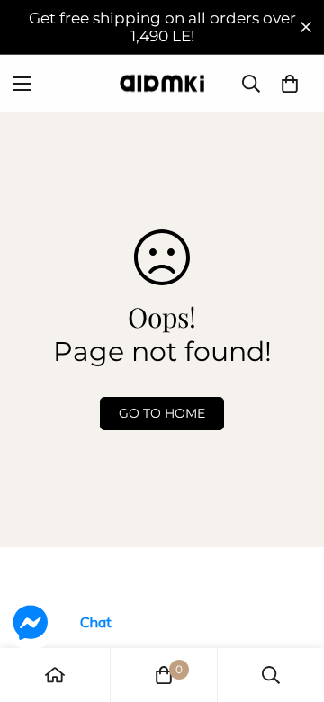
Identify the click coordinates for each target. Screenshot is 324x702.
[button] (289, 83)
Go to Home (162, 413)
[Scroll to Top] (292, 607)
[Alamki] (162, 83)
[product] (55, 675)
